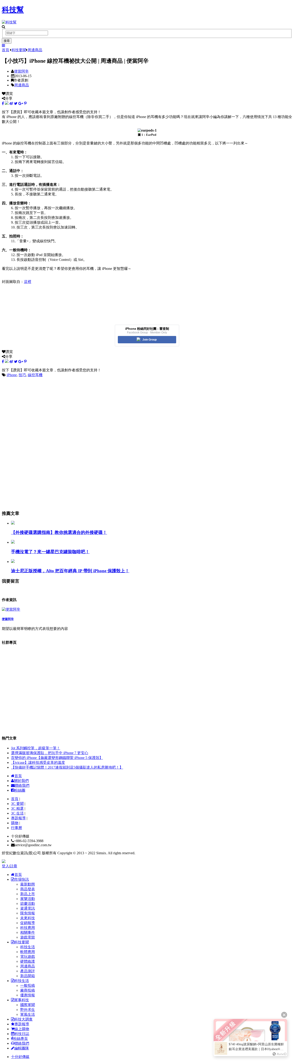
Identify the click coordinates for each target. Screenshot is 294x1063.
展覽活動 (27, 899)
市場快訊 (21, 879)
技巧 (22, 375)
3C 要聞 (17, 804)
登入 (5, 866)
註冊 (13, 866)
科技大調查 (23, 1019)
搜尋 (7, 40)
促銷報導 (27, 923)
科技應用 (27, 928)
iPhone (12, 375)
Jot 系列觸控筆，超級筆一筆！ (35, 748)
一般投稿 (27, 985)
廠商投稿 (27, 990)
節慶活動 (27, 903)
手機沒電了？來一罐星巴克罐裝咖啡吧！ (50, 551)
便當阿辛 (21, 71)
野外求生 (27, 1010)
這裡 (27, 282)
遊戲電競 (27, 937)
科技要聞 (18, 50)
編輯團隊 (21, 1048)
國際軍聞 (27, 1005)
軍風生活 (27, 1014)
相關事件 (27, 932)
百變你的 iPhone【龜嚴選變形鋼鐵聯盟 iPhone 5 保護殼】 (57, 758)
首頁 (5, 50)
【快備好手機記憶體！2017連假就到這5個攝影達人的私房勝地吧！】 (67, 767)
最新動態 (27, 884)
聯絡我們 (22, 785)
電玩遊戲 (27, 957)
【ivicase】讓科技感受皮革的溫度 (38, 762)
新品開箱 (27, 976)
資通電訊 (27, 908)
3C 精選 (17, 808)
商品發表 (27, 889)
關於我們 (21, 781)
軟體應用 (27, 952)
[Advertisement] (139, 410)
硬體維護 (27, 961)
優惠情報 (27, 995)
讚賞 (9, 94)
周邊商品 (35, 50)
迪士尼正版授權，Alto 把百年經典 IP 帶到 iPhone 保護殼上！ (70, 570)
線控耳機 (35, 375)
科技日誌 (21, 1034)
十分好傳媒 (20, 1057)
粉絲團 (19, 790)
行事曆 (16, 828)
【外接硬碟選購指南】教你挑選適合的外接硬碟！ (59, 532)
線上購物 (21, 1029)
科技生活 (27, 947)
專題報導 (18, 818)
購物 (14, 823)
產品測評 (27, 971)
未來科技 (27, 918)
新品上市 (27, 894)
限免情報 (27, 913)
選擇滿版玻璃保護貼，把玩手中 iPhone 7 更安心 (49, 753)
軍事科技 (21, 1000)
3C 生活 (17, 813)
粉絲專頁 (20, 1038)
